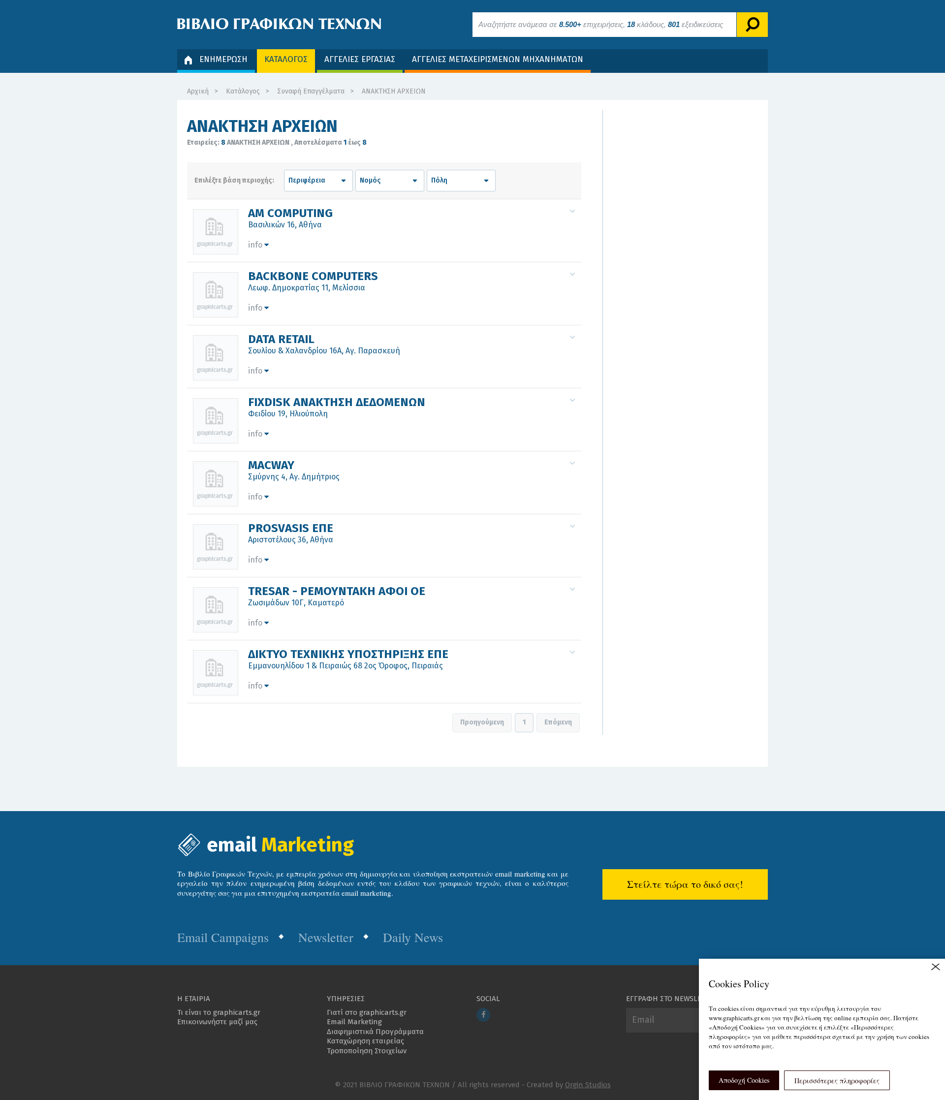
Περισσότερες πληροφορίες (837, 1080)
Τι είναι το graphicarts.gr (218, 1012)
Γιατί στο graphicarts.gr (367, 1012)
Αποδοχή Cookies (744, 1080)
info (256, 245)
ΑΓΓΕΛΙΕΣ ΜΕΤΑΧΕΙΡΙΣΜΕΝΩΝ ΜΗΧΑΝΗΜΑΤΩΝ (497, 59)
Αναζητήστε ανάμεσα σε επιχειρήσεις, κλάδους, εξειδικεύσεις (600, 24)
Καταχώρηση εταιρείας (365, 1041)
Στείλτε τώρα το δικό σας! (685, 884)
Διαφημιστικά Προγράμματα (375, 1031)
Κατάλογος (243, 91)
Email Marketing (354, 1021)
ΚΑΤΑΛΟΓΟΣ (286, 59)
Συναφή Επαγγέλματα (311, 91)
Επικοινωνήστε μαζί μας (217, 1021)
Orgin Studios (588, 1084)
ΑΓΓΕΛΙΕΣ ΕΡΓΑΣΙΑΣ (359, 59)
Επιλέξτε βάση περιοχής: (234, 180)
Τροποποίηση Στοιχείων (367, 1050)
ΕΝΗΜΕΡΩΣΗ (223, 59)
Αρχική (198, 91)
